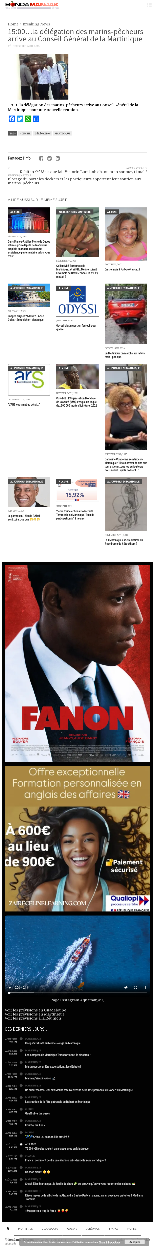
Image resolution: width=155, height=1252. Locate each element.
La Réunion (93, 1228)
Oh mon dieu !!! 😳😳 (37, 1172)
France (30, 1155)
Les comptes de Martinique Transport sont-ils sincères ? (58, 1055)
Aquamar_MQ (92, 1000)
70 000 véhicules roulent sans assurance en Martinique (57, 1148)
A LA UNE (15, 211)
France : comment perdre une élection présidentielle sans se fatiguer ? (65, 1160)
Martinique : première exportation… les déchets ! (53, 1066)
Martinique (62, 133)
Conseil (25, 133)
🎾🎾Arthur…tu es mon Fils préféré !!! (47, 1137)
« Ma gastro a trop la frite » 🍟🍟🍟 (46, 1211)
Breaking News (36, 24)
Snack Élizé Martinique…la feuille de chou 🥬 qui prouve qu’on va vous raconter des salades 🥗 (80, 1184)
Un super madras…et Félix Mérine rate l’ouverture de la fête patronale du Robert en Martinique (79, 1090)
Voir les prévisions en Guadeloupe (35, 1010)
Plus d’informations (109, 1242)
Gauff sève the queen (37, 1113)
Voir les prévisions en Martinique (35, 1014)
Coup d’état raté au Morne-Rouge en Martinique (53, 1043)
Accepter (134, 1242)
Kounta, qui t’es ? (35, 1125)
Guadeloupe (50, 1228)
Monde (29, 1109)
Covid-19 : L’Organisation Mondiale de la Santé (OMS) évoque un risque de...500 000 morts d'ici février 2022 (76, 402)
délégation (42, 133)
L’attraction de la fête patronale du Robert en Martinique (57, 1102)
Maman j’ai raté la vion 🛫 (40, 1078)
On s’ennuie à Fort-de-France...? (122, 269)
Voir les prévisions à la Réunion (33, 1018)
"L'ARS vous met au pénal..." (24, 404)
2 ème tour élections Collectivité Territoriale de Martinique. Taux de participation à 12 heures (75, 515)
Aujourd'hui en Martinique (75, 211)
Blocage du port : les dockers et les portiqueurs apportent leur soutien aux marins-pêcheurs (74, 181)
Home (13, 24)
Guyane (72, 1228)
